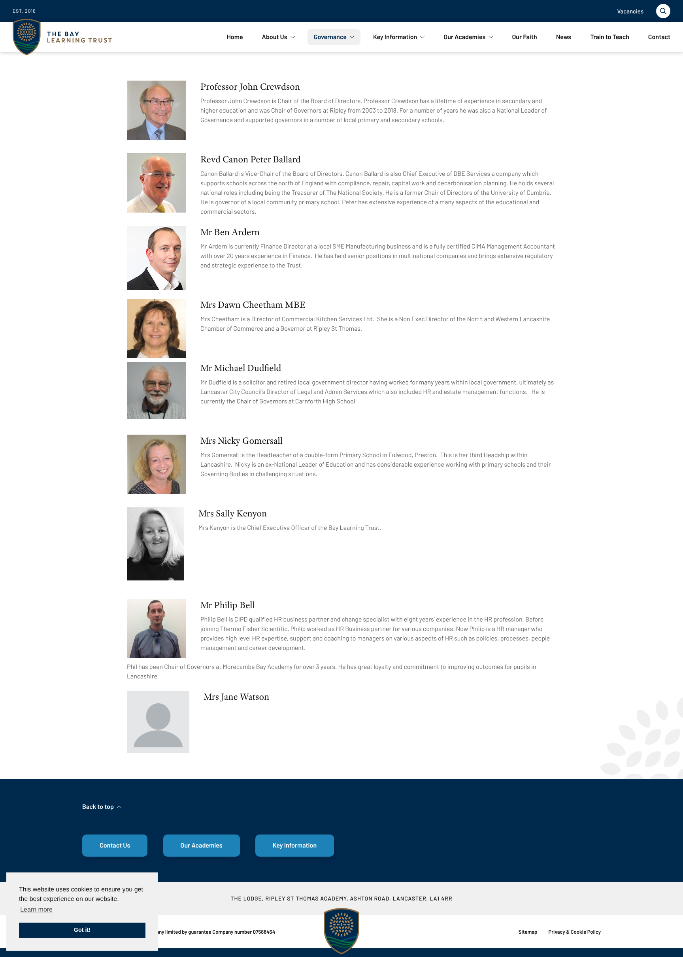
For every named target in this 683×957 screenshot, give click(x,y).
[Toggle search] (663, 11)
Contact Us (115, 845)
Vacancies (630, 11)
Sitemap (528, 932)
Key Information (295, 845)
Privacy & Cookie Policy (574, 932)
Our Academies (202, 845)
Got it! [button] (82, 930)
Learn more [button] (36, 909)
